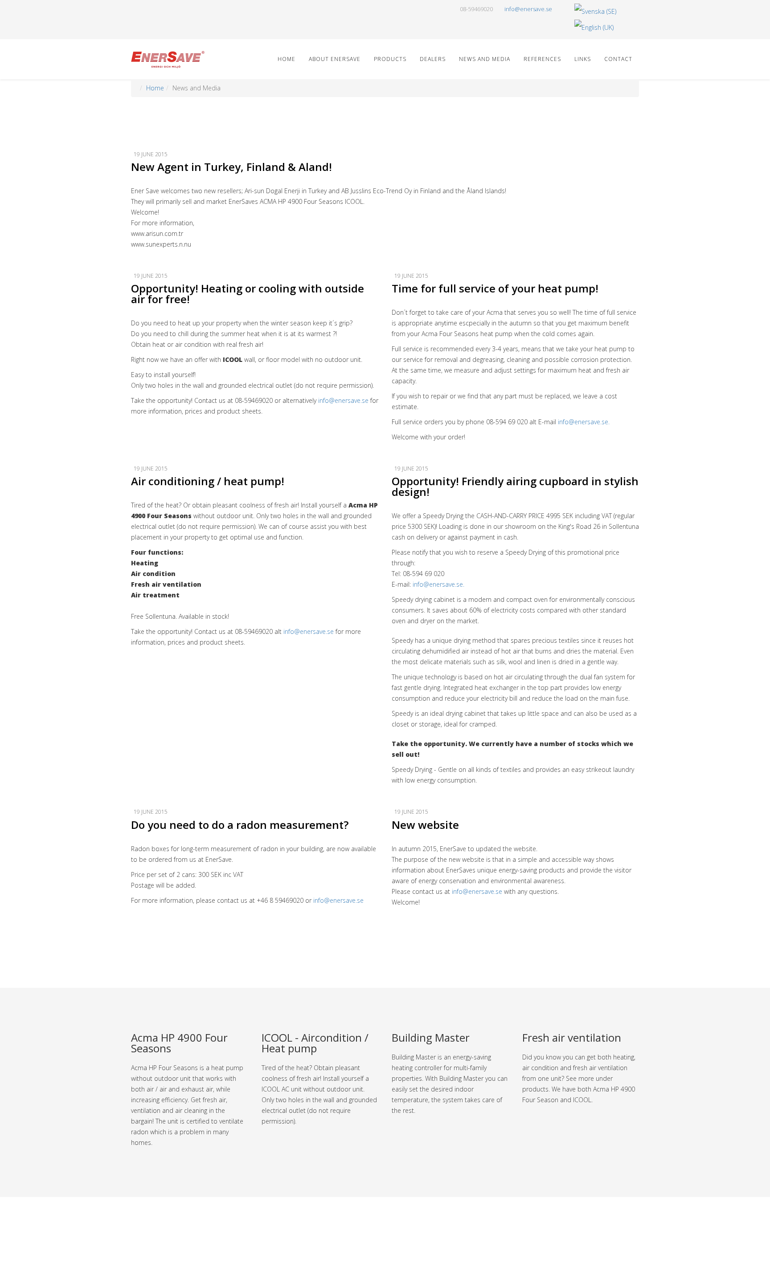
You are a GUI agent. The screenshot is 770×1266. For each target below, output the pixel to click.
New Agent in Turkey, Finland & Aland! (231, 166)
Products (390, 59)
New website (425, 824)
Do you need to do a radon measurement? (239, 824)
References (542, 59)
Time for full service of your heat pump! (495, 288)
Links (582, 59)
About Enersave (334, 59)
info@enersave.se (528, 9)
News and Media (484, 59)
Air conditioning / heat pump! (207, 481)
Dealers (433, 59)
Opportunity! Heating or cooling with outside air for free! (247, 293)
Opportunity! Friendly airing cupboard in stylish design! (515, 486)
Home (286, 59)
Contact (618, 59)
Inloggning (389, 1247)
